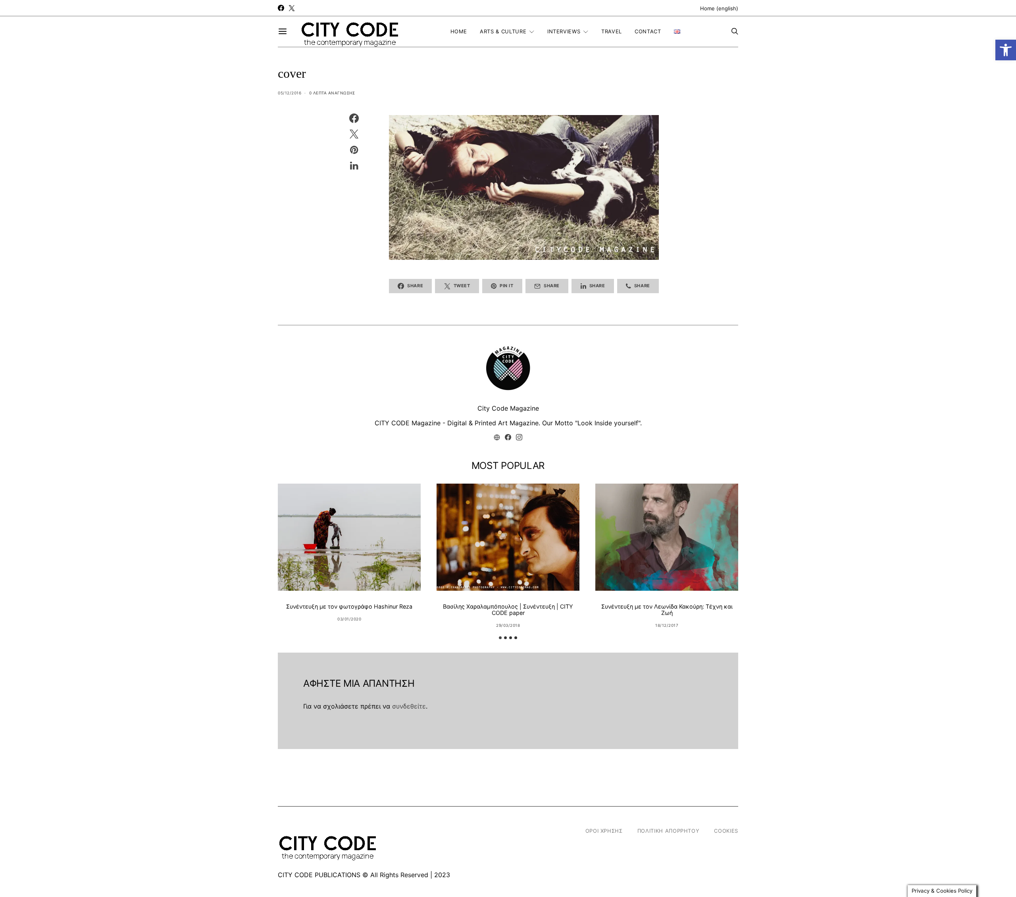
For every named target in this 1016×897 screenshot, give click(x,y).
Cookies (726, 831)
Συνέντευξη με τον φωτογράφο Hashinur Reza (349, 606)
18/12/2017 (666, 625)
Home (459, 31)
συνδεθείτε (409, 706)
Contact (648, 31)
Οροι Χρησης (604, 831)
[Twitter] (292, 8)
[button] (1005, 50)
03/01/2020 (349, 619)
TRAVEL (611, 31)
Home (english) (719, 8)
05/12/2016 (289, 92)
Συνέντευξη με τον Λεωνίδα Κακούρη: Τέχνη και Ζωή (667, 609)
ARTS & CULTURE (503, 31)
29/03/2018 (508, 625)
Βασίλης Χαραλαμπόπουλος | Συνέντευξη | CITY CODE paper (508, 609)
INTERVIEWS (564, 31)
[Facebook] (281, 8)
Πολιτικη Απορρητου (668, 831)
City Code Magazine (508, 408)
